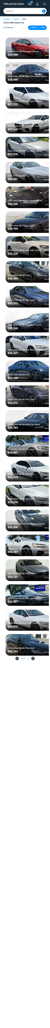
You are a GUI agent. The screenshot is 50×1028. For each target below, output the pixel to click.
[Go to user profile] (37, 4)
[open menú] (44, 4)
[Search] (44, 11)
